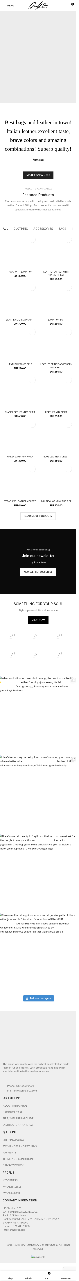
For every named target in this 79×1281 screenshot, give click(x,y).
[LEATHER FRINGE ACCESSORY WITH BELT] (56, 344)
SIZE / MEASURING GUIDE (18, 1118)
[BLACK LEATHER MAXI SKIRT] (20, 392)
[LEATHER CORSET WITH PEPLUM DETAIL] (56, 251)
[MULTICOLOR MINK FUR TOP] (56, 481)
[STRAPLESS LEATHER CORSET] (20, 481)
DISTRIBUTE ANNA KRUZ (18, 1124)
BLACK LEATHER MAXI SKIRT (20, 412)
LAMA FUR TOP (56, 319)
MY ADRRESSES (12, 1186)
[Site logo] (38, 5)
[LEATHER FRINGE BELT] (20, 344)
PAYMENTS (9, 1152)
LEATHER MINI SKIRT (56, 412)
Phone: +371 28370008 (20, 1085)
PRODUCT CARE (13, 1112)
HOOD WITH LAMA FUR (20, 271)
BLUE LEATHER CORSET (56, 456)
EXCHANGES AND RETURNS (20, 1146)
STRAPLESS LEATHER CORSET (20, 501)
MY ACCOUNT (11, 1192)
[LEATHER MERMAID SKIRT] (20, 299)
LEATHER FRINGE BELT (20, 364)
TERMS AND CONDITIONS (18, 1158)
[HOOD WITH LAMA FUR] (20, 251)
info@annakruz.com (14, 1229)
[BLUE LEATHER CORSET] (56, 436)
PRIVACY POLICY (13, 1165)
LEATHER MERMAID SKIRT (20, 319)
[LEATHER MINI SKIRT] (56, 392)
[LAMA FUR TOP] (56, 299)
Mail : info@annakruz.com (22, 1090)
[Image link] (23, 1038)
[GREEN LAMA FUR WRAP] (20, 436)
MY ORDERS (10, 1180)
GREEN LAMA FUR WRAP (20, 456)
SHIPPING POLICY (13, 1139)
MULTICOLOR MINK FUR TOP (56, 501)
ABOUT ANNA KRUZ (15, 1105)
